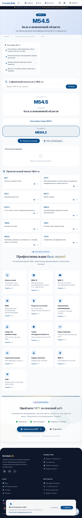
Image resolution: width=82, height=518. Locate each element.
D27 (6, 178)
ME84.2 (41, 132)
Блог (40, 3)
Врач (6, 483)
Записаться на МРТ (31, 429)
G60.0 (46, 207)
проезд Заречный (52, 490)
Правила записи (51, 469)
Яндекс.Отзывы (51, 493)
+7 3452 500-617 (52, 486)
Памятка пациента (52, 465)
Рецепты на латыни (30, 141)
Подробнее (57, 429)
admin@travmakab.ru (53, 483)
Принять (68, 507)
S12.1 (6, 194)
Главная (29, 3)
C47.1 (46, 178)
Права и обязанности (53, 459)
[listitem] (4, 471)
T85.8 (6, 223)
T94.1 (46, 223)
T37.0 (46, 236)
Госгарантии (50, 462)
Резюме (7, 493)
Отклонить (54, 507)
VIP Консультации (11, 486)
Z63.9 (7, 236)
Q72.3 (7, 207)
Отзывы (7, 490)
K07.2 (46, 194)
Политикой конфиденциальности (20, 512)
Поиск (72, 86)
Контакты (50, 3)
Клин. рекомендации (54, 141)
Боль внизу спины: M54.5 (41, 121)
